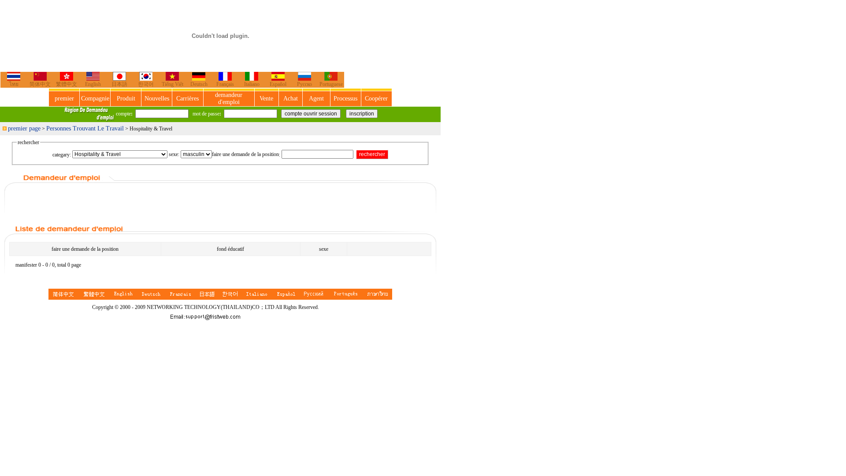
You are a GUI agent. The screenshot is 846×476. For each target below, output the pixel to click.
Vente (266, 98)
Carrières (187, 98)
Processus (345, 98)
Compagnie (95, 98)
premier (64, 98)
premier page (24, 128)
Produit (126, 98)
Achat (290, 98)
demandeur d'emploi (228, 98)
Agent (316, 98)
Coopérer (376, 98)
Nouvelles (157, 98)
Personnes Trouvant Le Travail (85, 128)
